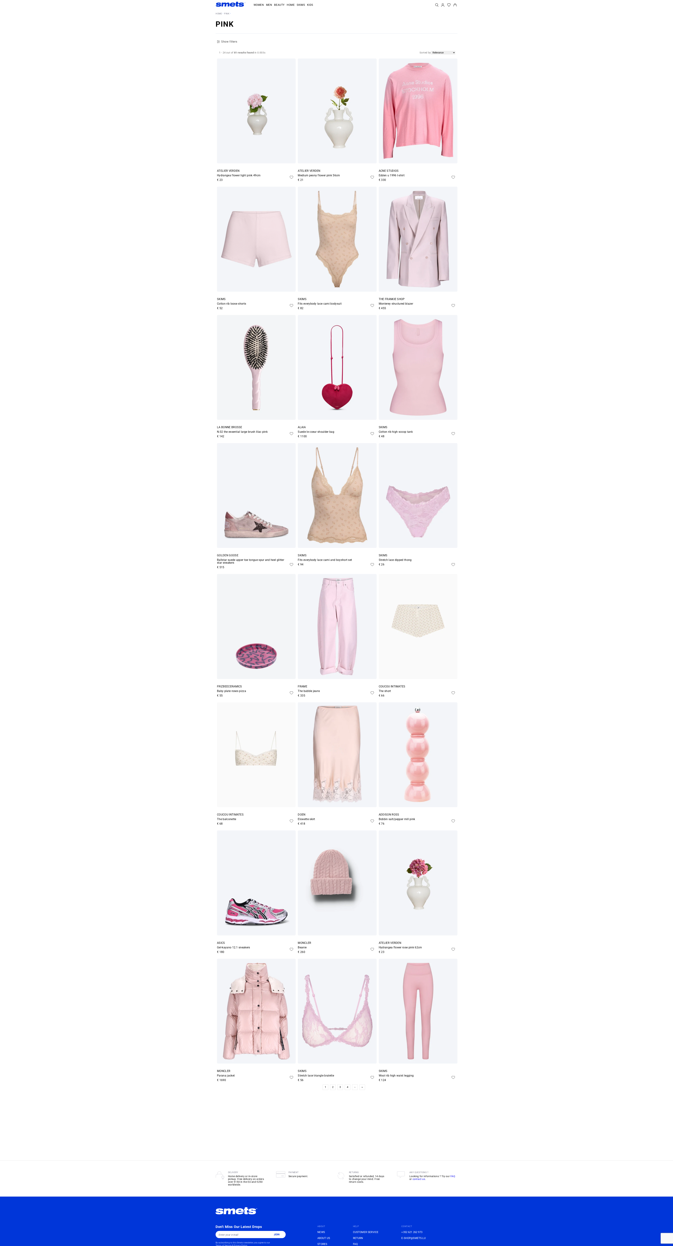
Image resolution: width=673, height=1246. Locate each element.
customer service (365, 1232)
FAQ (452, 1176)
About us (323, 1238)
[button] (259, 5)
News (321, 1232)
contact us (419, 1179)
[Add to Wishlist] (291, 177)
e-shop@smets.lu (413, 1238)
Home (219, 13)
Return (358, 1238)
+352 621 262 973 (411, 1232)
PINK (226, 13)
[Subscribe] (276, 1234)
